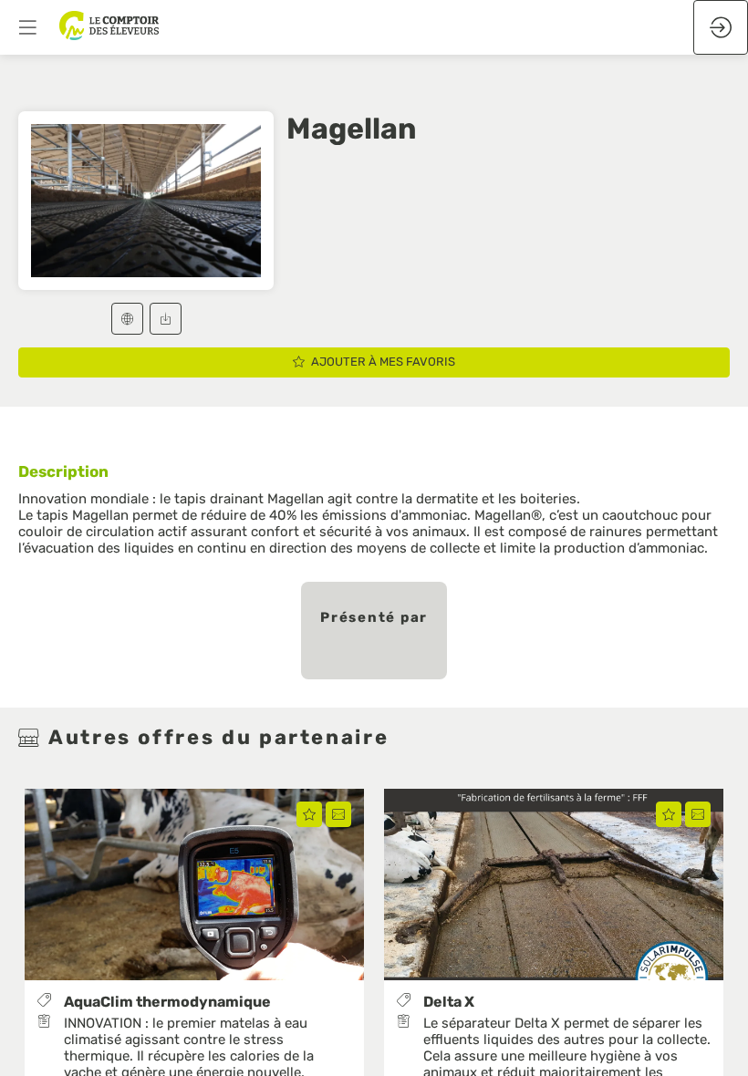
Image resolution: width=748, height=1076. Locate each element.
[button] (127, 319)
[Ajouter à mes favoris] (309, 815)
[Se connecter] (720, 27)
